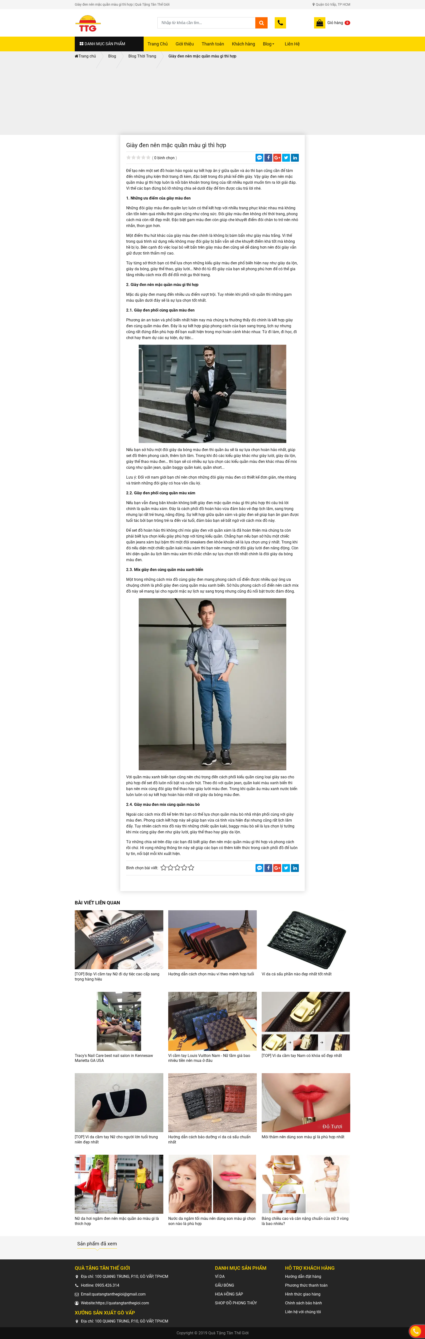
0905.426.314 (107, 1285)
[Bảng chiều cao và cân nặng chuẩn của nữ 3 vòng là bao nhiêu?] (306, 1184)
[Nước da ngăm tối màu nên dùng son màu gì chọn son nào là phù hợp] (212, 1184)
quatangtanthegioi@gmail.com (119, 1294)
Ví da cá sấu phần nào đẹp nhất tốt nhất (297, 974)
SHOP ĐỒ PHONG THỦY (236, 1303)
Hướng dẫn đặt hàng (303, 1276)
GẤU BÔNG (224, 1285)
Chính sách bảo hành (303, 1303)
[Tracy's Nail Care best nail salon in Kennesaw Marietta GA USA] (119, 1021)
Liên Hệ (292, 44)
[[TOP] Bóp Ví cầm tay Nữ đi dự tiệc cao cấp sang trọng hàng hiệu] (119, 939)
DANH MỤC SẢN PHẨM (105, 44)
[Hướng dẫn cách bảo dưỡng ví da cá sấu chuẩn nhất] (212, 1102)
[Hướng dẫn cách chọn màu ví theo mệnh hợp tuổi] (212, 939)
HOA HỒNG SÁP (229, 1294)
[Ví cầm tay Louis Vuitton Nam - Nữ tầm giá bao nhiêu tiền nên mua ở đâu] (212, 1021)
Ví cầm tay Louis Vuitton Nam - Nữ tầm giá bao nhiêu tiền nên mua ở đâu (209, 1058)
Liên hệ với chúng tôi (303, 1312)
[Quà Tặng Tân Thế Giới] (116, 23)
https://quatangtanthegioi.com (122, 1303)
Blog (269, 46)
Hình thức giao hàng (302, 1294)
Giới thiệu (185, 44)
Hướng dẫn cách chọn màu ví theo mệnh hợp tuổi (211, 974)
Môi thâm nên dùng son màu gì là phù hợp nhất (303, 1137)
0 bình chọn (164, 158)
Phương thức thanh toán (306, 1285)
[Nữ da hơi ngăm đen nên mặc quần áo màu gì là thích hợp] (119, 1184)
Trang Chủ (158, 44)
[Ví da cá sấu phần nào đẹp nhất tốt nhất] (306, 939)
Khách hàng (243, 44)
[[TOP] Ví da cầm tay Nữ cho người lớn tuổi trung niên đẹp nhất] (119, 1102)
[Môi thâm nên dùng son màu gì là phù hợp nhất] (306, 1102)
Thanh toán (213, 44)
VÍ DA (220, 1276)
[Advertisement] (212, 98)
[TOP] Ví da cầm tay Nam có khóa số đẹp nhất (302, 1055)
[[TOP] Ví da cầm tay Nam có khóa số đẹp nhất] (306, 1021)
